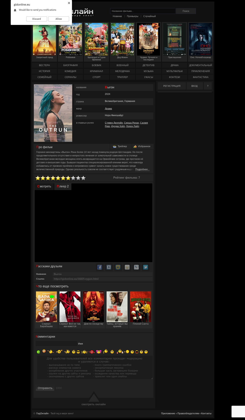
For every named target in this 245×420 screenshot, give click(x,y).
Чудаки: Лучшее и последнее (148, 58)
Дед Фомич (122, 57)
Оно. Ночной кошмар (200, 57)
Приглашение (174, 57)
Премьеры (132, 16)
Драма (108, 108)
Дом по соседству (93, 323)
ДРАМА (175, 65)
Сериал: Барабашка (46, 325)
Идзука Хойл (118, 126)
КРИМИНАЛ (96, 71)
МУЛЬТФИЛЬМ (175, 71)
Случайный (149, 16)
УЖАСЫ (148, 77)
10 (83, 178)
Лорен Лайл (132, 126)
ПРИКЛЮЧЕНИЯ (200, 71)
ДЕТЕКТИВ (148, 65)
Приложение (168, 413)
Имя (80, 343)
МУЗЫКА (149, 71)
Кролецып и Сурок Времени (96, 58)
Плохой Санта (141, 323)
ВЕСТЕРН (44, 65)
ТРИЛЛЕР (122, 77)
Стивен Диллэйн (114, 122)
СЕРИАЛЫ (70, 77)
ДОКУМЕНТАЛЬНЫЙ (200, 65)
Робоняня (70, 57)
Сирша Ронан (131, 122)
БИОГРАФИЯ (70, 65)
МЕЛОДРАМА (122, 71)
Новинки (117, 16)
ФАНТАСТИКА (200, 77)
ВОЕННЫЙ (123, 65)
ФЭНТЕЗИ (174, 77)
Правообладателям (188, 413)
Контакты (206, 413)
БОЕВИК (96, 65)
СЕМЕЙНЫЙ (44, 77)
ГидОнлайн (42, 413)
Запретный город (44, 57)
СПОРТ (96, 77)
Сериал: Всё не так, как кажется (70, 325)
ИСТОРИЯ (44, 71)
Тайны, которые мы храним (117, 325)
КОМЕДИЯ (70, 71)
